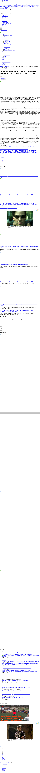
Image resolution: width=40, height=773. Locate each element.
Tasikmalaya (6, 42)
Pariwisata (4, 63)
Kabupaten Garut (7, 36)
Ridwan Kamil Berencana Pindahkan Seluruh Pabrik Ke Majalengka (15, 680)
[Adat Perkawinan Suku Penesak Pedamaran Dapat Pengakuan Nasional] (6, 184)
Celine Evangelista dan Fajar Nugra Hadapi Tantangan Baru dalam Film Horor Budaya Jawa (18, 150)
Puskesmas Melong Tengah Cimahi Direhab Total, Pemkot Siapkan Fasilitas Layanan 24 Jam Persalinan (19, 3)
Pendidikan (4, 57)
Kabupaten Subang (8, 35)
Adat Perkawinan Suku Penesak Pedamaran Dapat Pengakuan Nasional (14, 149)
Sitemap (3, 760)
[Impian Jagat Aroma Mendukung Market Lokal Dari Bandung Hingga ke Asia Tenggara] (6, 202)
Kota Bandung (7, 47)
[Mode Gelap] (0, 11)
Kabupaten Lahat (7, 52)
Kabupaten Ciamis (7, 40)
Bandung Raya (5, 45)
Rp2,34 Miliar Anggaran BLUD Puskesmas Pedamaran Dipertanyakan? (16, 667)
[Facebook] (2, 748)
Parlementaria (5, 60)
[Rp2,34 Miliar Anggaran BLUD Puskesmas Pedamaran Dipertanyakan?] (16, 664)
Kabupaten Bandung (8, 49)
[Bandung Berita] (3, 8)
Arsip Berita (4, 764)
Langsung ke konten (4, 0)
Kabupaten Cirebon (8, 44)
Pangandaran (7, 41)
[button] (10, 9)
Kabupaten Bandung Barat (9, 50)
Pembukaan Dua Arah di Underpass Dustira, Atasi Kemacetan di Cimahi (16, 670)
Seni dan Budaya (3, 68)
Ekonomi (4, 58)
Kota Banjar (6, 37)
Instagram (4, 765)
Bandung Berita (3, 78)
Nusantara (4, 51)
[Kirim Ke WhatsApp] (2, 164)
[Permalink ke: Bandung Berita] (1, 77)
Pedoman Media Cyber (6, 758)
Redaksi (3, 757)
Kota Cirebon (6, 43)
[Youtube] (2, 753)
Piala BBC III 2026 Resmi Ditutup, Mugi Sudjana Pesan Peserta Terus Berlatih (15, 2)
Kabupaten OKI (7, 55)
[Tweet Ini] (2, 160)
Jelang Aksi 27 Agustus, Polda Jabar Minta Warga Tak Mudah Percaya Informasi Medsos (19, 673)
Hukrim (3, 64)
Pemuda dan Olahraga (6, 62)
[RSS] (2, 755)
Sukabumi (6, 39)
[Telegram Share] (2, 163)
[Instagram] (2, 751)
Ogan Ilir (6, 56)
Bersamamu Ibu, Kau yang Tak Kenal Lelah (10, 700)
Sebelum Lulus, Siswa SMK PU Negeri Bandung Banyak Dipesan (14, 690)
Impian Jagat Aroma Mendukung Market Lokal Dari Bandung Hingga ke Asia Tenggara (17, 151)
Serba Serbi (4, 59)
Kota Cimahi (6, 48)
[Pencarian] (0, 12)
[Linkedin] (2, 752)
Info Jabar (4, 34)
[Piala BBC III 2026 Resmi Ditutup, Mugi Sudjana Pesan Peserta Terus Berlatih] (17, 652)
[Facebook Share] (2, 159)
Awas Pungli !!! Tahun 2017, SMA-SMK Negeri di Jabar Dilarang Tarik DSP (16, 687)
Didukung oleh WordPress (5, 762)
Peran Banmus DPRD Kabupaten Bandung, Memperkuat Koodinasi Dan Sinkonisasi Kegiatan (19, 4)
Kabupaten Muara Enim (8, 54)
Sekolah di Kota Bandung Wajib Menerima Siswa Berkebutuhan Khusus (16, 694)
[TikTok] (2, 754)
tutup (1, 27)
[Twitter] (2, 750)
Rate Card (4, 759)
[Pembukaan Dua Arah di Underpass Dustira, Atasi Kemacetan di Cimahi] (16, 668)
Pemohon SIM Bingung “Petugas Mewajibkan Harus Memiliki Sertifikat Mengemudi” (18, 683)
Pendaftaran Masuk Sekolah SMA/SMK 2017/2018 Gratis (13, 697)
